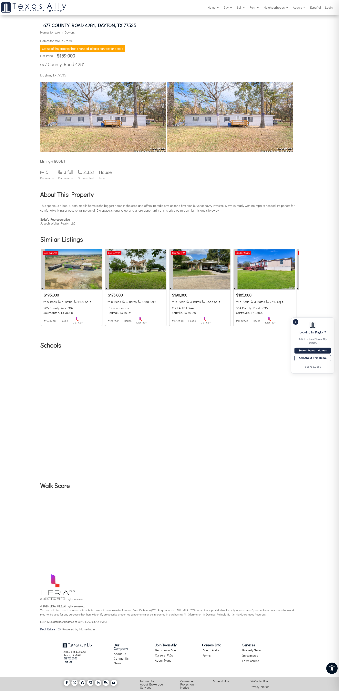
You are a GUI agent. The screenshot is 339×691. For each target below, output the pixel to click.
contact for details (111, 48)
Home (211, 7)
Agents (297, 7)
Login (329, 7)
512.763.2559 (70, 658)
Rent (252, 7)
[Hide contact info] (295, 322)
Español (315, 7)
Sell (239, 7)
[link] (71, 287)
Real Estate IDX (50, 629)
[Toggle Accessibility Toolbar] (332, 668)
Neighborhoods (274, 7)
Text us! (68, 661)
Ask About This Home (313, 358)
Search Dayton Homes (313, 350)
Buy (226, 7)
